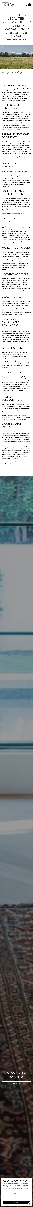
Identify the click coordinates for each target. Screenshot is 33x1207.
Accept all (16, 1202)
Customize (16, 1198)
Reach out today (6, 462)
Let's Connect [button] (16, 1084)
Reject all (16, 1193)
